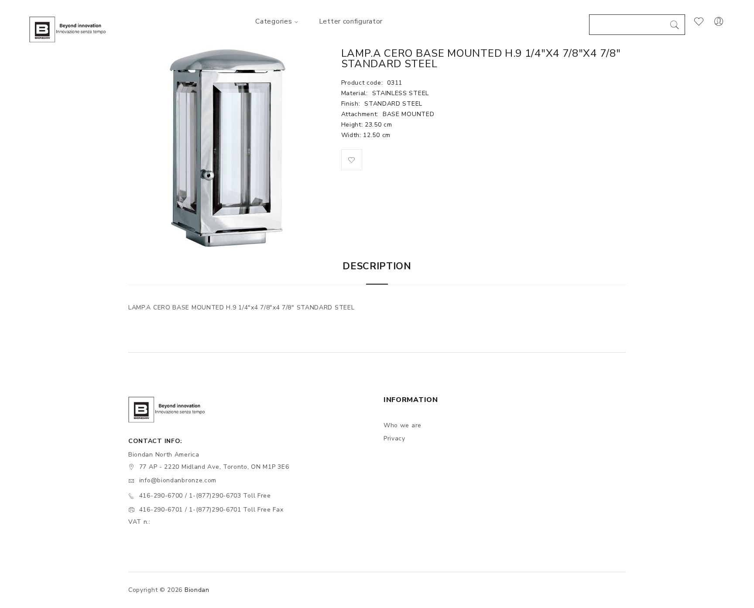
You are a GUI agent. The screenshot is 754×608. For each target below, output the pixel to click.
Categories (273, 21)
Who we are (403, 425)
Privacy (394, 438)
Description (377, 266)
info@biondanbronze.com (177, 480)
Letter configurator (351, 21)
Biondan (197, 590)
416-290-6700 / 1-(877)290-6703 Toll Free (205, 495)
